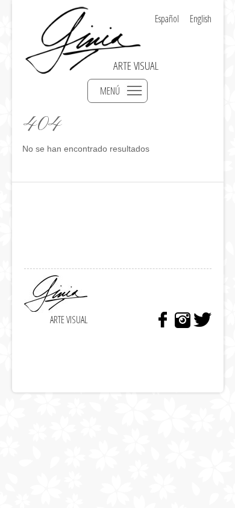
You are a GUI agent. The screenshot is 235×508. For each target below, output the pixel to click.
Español (167, 18)
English (201, 18)
